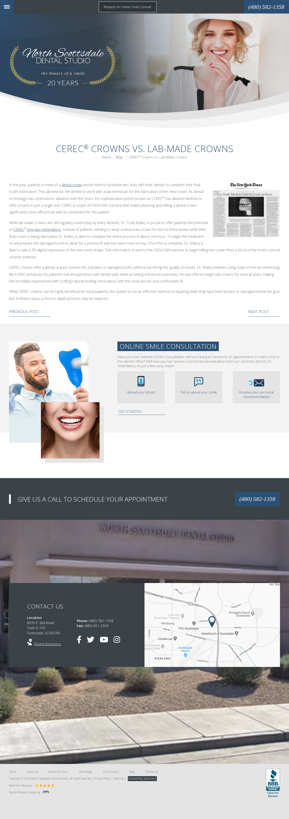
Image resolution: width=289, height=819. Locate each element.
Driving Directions (47, 644)
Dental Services (58, 772)
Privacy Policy (103, 778)
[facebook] (81, 641)
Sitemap (119, 778)
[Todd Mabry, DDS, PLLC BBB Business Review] (273, 783)
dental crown (71, 184)
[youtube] (106, 641)
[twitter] (93, 641)
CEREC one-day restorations (37, 229)
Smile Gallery (111, 772)
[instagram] (119, 641)
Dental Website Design (23, 792)
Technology (85, 772)
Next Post (258, 311)
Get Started (130, 411)
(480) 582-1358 (257, 499)
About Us (32, 772)
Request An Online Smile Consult (127, 7)
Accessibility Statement (142, 778)
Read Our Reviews (20, 785)
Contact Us (151, 772)
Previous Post (24, 311)
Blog (119, 157)
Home (106, 157)
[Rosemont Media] (45, 792)
